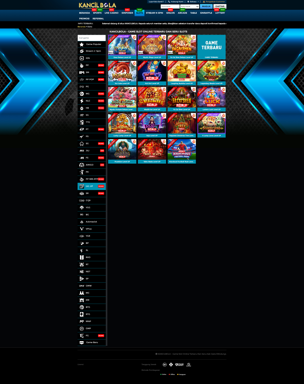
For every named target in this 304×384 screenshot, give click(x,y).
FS (87, 157)
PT (87, 129)
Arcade (182, 13)
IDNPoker (127, 13)
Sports (97, 13)
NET (88, 271)
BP (87, 243)
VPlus (89, 228)
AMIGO (89, 164)
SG (87, 143)
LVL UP (89, 186)
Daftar (219, 6)
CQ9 (88, 200)
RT (87, 264)
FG (87, 335)
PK (87, 172)
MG (87, 93)
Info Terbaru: (85, 23)
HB (87, 108)
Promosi (84, 18)
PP (87, 65)
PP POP (90, 79)
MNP (88, 321)
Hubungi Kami (177, 1)
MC (87, 293)
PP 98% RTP (92, 179)
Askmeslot (91, 221)
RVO (88, 257)
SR (87, 193)
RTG (88, 314)
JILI (87, 150)
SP (87, 278)
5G (87, 115)
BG (87, 214)
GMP (88, 328)
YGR (88, 236)
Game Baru (92, 342)
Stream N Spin (154, 13)
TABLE (193, 13)
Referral (98, 18)
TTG (88, 122)
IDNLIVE (170, 13)
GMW (89, 285)
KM (87, 300)
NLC (88, 100)
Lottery (220, 13)
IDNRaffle (206, 13)
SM (87, 72)
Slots (139, 13)
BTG (88, 307)
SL (87, 250)
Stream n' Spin (93, 51)
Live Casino (111, 13)
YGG (88, 207)
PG (87, 86)
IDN (88, 58)
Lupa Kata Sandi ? (156, 1)
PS (87, 136)
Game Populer (93, 44)
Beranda (84, 13)
